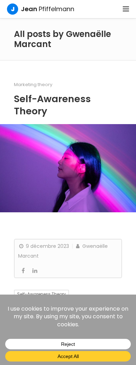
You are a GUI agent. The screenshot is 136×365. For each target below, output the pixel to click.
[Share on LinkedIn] (35, 271)
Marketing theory (33, 84)
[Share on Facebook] (23, 271)
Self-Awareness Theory (52, 104)
